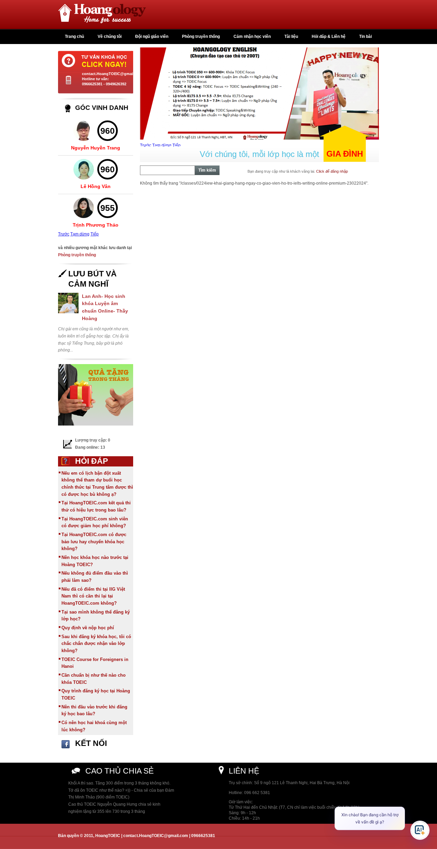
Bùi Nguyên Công (95, 223)
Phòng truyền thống (201, 36)
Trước (63, 234)
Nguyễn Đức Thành (95, 146)
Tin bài (365, 36)
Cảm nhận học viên (252, 36)
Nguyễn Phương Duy (95, 184)
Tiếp (94, 234)
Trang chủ (74, 36)
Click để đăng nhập (332, 171)
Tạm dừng (79, 234)
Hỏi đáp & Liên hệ (329, 36)
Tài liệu (291, 36)
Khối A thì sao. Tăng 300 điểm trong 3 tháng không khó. (119, 783)
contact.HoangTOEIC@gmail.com (112, 74)
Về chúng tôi (110, 36)
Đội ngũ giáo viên (151, 36)
